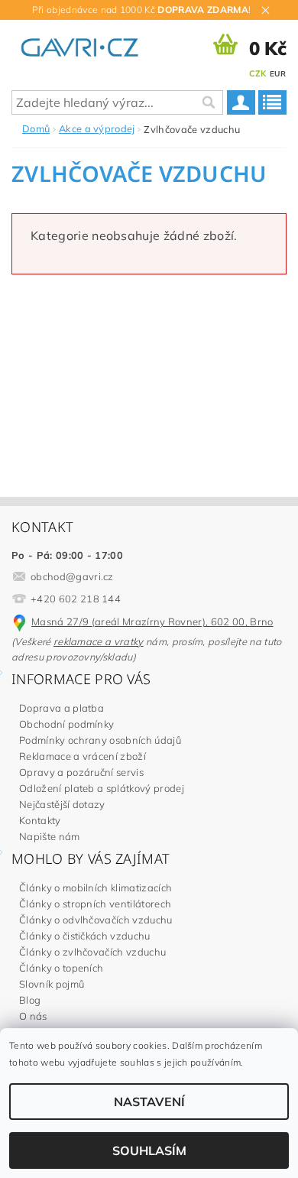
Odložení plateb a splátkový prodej (101, 788)
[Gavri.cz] (89, 44)
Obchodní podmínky (66, 724)
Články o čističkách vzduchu (85, 936)
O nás (33, 1016)
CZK (258, 73)
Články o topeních (61, 968)
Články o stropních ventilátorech (95, 903)
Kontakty (40, 820)
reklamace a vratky (98, 641)
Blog (29, 1000)
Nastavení (149, 1101)
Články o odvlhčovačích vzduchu (96, 920)
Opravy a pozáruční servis (81, 772)
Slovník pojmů (51, 984)
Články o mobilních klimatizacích (95, 887)
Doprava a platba (61, 708)
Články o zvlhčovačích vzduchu (92, 952)
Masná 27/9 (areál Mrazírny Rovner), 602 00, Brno (152, 621)
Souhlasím (149, 1150)
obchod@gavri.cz (72, 576)
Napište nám (49, 836)
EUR (278, 74)
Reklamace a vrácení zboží (82, 756)
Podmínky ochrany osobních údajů (100, 740)
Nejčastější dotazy (62, 804)
